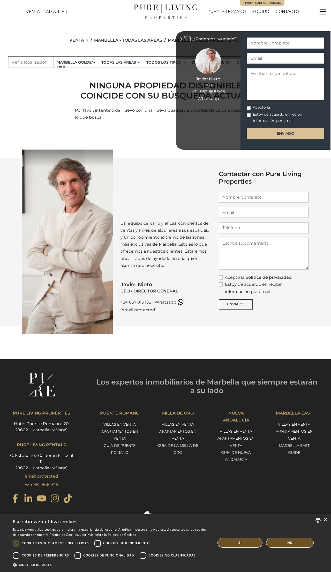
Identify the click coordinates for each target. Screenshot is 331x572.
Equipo (260, 11)
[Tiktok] (67, 499)
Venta (33, 11)
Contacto (287, 11)
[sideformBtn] (182, 38)
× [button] (325, 520)
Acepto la (258, 277)
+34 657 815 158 (136, 302)
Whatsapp (166, 302)
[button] (111, 565)
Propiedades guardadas (262, 3)
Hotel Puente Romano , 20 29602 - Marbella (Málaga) (41, 426)
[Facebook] (15, 499)
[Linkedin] (28, 499)
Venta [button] (77, 40)
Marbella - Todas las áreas (128, 40)
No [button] (290, 542)
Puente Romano (226, 11)
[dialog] (165, 543)
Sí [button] (240, 542)
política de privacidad (268, 277)
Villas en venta (119, 424)
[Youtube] (41, 499)
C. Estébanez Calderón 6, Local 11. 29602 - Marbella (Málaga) (41, 461)
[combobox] (76, 62)
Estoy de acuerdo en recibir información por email (253, 288)
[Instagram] (54, 499)
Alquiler (56, 11)
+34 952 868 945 (41, 484)
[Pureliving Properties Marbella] (165, 11)
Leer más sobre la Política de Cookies (108, 534)
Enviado (236, 304)
